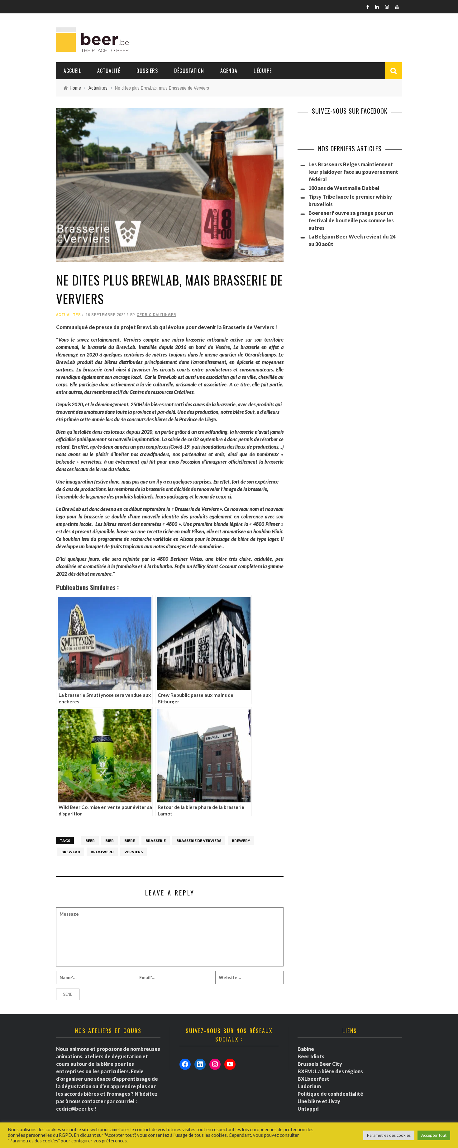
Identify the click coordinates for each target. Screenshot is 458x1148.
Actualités (68, 314)
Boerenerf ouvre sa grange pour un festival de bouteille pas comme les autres (351, 220)
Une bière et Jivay (319, 1101)
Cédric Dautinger (156, 314)
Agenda (228, 70)
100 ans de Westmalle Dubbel (343, 188)
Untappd (308, 1109)
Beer (90, 840)
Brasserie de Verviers (198, 840)
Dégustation (189, 70)
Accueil (72, 70)
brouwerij (102, 851)
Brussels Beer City (320, 1064)
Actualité (108, 70)
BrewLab (70, 851)
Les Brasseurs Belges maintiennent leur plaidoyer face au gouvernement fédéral (353, 171)
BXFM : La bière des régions (330, 1071)
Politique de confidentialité (330, 1094)
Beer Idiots (311, 1056)
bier (109, 840)
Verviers (133, 851)
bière (129, 840)
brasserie (156, 840)
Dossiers (147, 70)
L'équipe (263, 70)
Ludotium (309, 1086)
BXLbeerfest (313, 1079)
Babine (306, 1049)
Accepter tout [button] (433, 1135)
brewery (241, 840)
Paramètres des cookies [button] (389, 1135)
